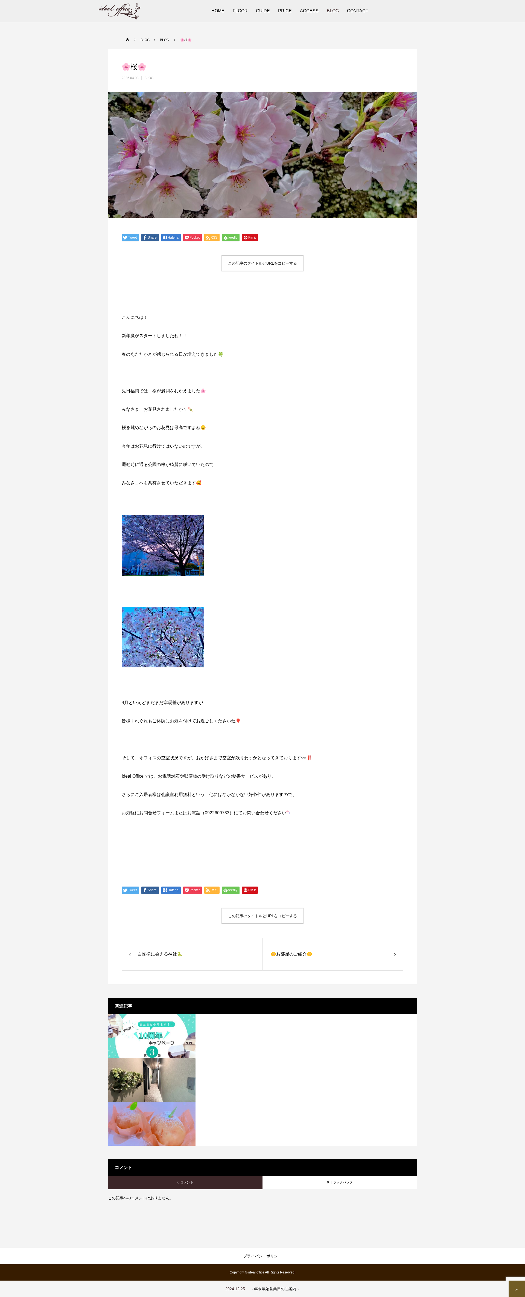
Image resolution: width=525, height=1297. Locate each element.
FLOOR (240, 10)
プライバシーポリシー (262, 1256)
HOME (217, 10)
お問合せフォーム (156, 812)
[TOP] (517, 1289)
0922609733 (217, 812)
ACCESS (309, 10)
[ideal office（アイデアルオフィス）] (119, 10)
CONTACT (357, 10)
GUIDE (263, 10)
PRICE (285, 10)
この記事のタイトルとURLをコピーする (262, 263)
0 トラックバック (340, 1182)
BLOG (333, 10)
